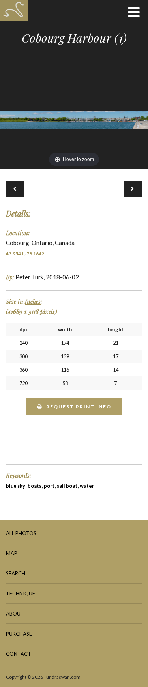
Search (15, 573)
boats (34, 486)
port (49, 486)
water (87, 486)
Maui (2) (15, 189)
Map (11, 553)
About (15, 613)
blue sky (15, 486)
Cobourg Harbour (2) (133, 189)
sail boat (67, 486)
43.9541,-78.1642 (25, 253)
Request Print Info (78, 407)
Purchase (19, 634)
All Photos (21, 533)
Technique (20, 593)
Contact (18, 654)
